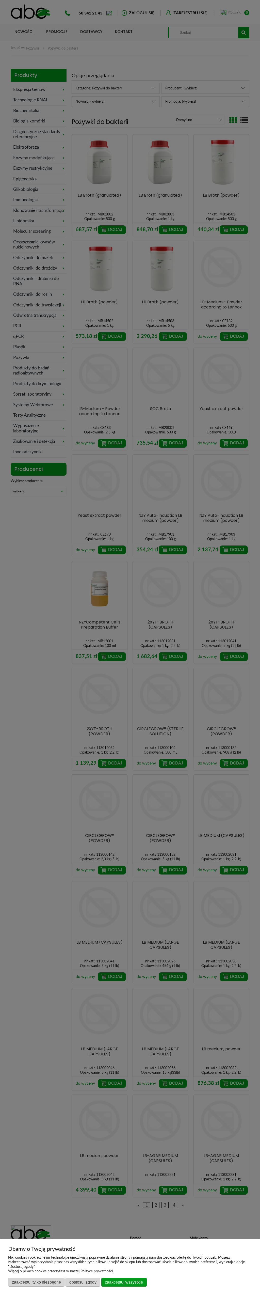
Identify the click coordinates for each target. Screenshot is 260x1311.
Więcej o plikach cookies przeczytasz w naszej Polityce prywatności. (60, 1271)
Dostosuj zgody (82, 1282)
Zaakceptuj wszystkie (124, 1282)
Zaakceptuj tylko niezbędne (36, 1282)
